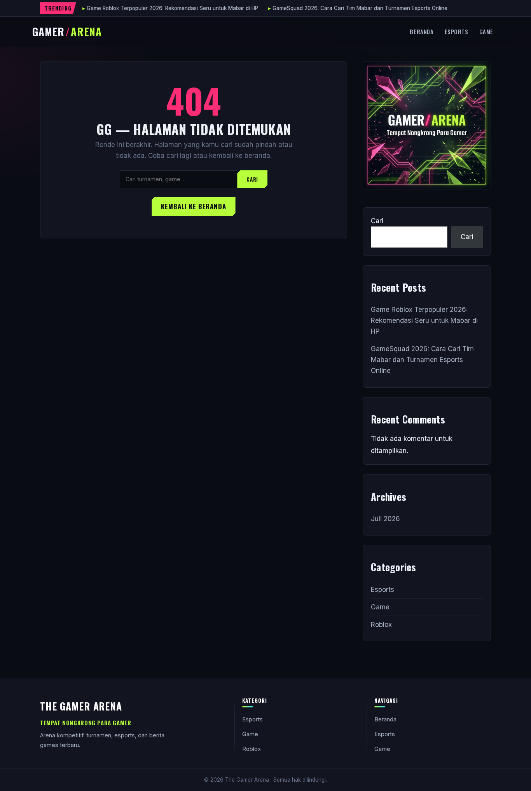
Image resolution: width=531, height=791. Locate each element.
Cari (252, 179)
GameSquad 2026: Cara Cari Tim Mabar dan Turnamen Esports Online (359, 8)
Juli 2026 (385, 519)
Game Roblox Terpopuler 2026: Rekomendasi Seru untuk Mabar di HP (172, 8)
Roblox (381, 624)
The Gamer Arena (81, 705)
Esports (456, 31)
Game (486, 31)
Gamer (67, 31)
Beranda (421, 31)
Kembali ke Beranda (193, 206)
